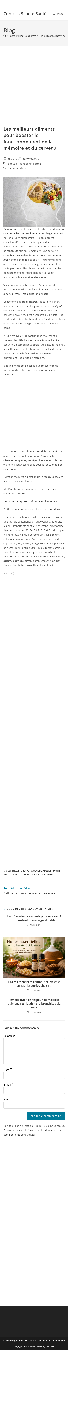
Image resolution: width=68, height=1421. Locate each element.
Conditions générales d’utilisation (19, 1340)
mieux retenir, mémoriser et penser (26, 293)
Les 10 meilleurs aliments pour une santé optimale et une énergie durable (34, 918)
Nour (11, 159)
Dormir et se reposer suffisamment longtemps (30, 501)
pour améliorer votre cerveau (37, 874)
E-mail (8, 1084)
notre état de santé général (25, 233)
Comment (10, 1036)
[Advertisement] (34, 90)
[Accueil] (4, 35)
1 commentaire (17, 168)
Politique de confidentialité (52, 1340)
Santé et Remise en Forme (24, 163)
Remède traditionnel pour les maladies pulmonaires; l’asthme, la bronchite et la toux (34, 1004)
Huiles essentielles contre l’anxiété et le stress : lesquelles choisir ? (34, 984)
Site (5, 1099)
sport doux (53, 509)
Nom (7, 1069)
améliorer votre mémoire (28, 870)
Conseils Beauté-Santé (24, 13)
